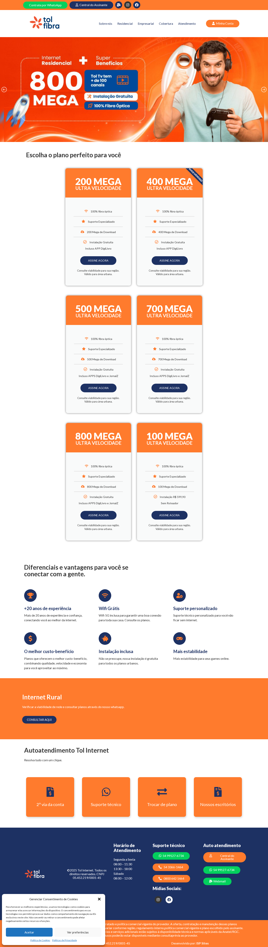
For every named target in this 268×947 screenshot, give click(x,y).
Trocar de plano (162, 804)
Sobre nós (105, 23)
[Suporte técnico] (106, 792)
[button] (99, 899)
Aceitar (29, 932)
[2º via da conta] (50, 792)
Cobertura (166, 23)
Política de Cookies (40, 940)
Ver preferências (78, 932)
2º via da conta (50, 804)
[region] (134, 89)
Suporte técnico (106, 804)
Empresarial (146, 23)
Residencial (125, 23)
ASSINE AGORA (98, 260)
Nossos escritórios (218, 804)
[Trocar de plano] (162, 792)
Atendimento (187, 23)
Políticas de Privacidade (64, 940)
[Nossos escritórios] (218, 792)
